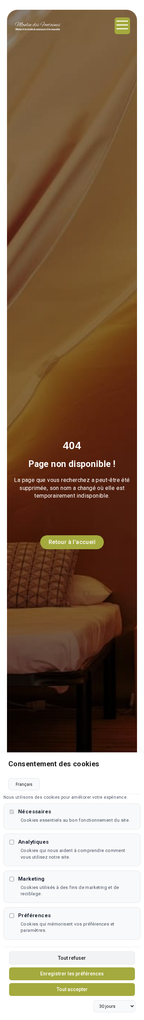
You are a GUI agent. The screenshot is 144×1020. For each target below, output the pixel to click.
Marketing (31, 879)
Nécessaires (34, 811)
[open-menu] (122, 25)
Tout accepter (72, 989)
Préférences (34, 915)
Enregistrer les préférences (72, 973)
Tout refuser (72, 958)
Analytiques (33, 842)
